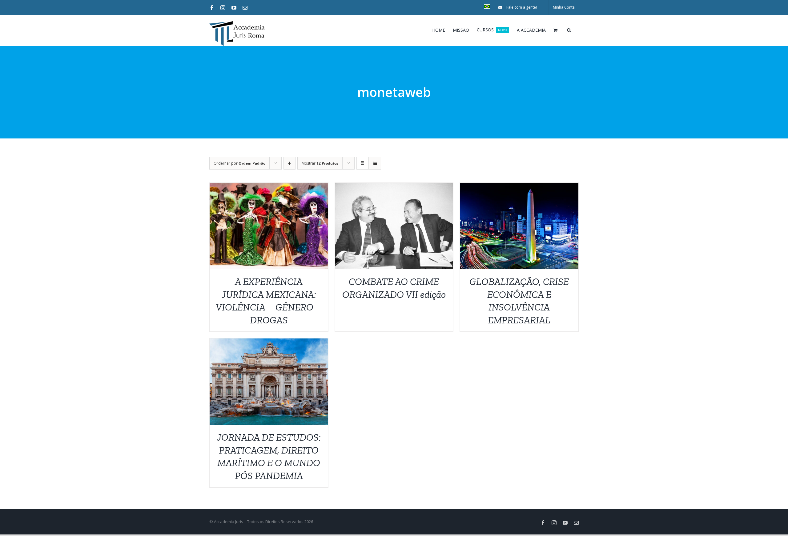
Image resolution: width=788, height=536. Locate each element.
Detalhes (269, 227)
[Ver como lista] (375, 163)
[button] (569, 29)
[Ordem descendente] (289, 163)
